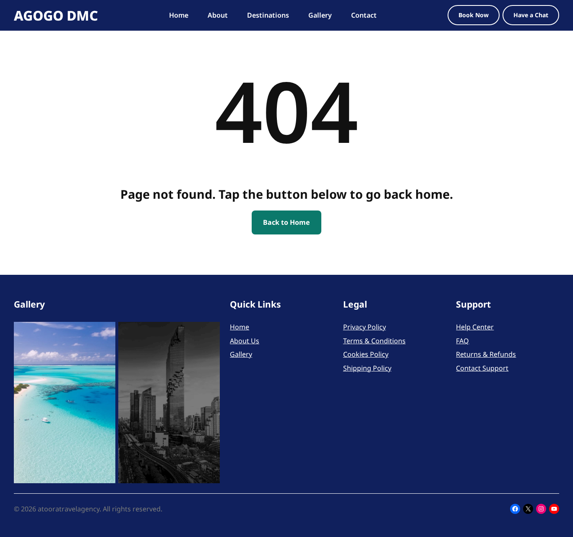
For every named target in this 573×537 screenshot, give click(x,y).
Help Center (475, 327)
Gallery (241, 354)
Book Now (473, 15)
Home (239, 327)
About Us (244, 340)
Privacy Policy (364, 327)
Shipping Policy (367, 368)
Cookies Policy (365, 354)
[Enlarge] (104, 333)
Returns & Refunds (486, 354)
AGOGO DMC (56, 15)
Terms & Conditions (374, 340)
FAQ (462, 340)
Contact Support (482, 368)
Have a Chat (530, 15)
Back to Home (286, 222)
